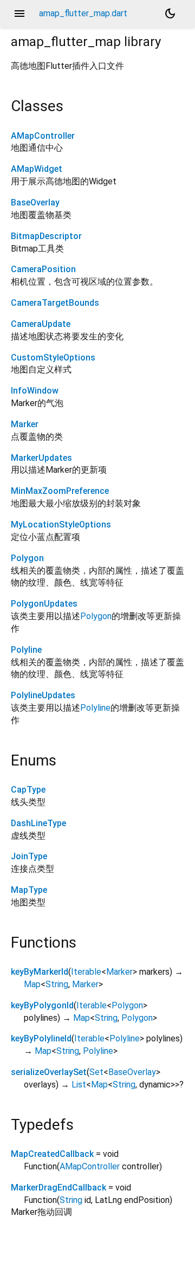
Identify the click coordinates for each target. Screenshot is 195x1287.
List (79, 1084)
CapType (28, 789)
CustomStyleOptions (53, 357)
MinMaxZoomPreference (60, 491)
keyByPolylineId (41, 1038)
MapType (29, 890)
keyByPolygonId (42, 1005)
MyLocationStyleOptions (61, 524)
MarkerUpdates (41, 458)
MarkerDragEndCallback (58, 1187)
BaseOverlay (35, 202)
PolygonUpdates (44, 604)
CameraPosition (43, 269)
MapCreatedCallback (52, 1154)
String (57, 984)
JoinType (29, 856)
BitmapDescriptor (46, 236)
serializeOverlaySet (49, 1072)
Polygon (27, 558)
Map (32, 984)
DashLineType (38, 823)
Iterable (86, 972)
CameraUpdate (40, 324)
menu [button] (19, 13)
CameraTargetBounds (55, 303)
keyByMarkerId (39, 972)
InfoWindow (34, 390)
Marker (24, 424)
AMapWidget (36, 169)
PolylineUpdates (43, 695)
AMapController (43, 136)
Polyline (26, 650)
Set (96, 1072)
